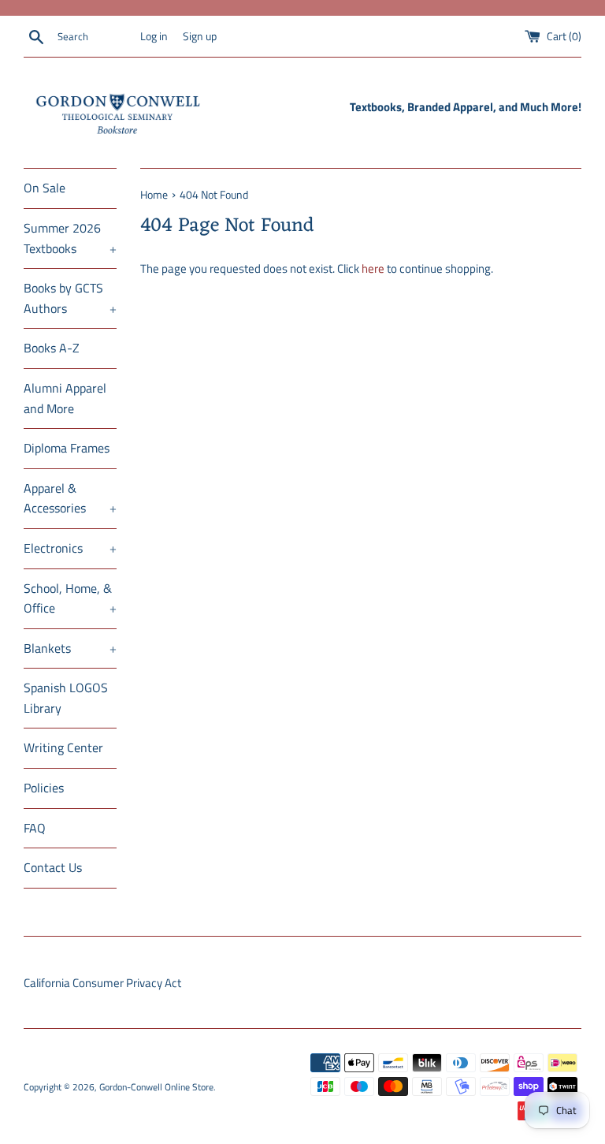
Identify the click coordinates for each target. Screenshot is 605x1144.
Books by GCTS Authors (70, 298)
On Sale (44, 187)
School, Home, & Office (70, 598)
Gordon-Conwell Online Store (156, 1086)
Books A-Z (52, 347)
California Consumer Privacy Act (102, 983)
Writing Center (63, 747)
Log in (154, 36)
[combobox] (95, 37)
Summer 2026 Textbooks (70, 238)
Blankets (70, 648)
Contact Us (53, 867)
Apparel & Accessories (70, 498)
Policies (44, 787)
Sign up (200, 36)
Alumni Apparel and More (65, 398)
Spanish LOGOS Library (66, 697)
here (373, 268)
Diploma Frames (66, 447)
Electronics (70, 547)
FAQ (35, 827)
